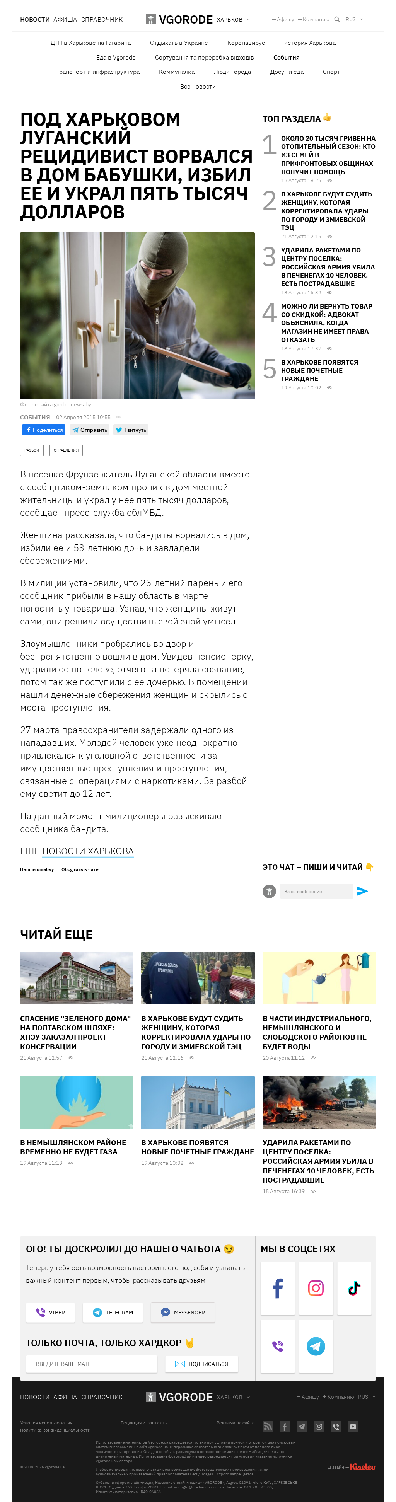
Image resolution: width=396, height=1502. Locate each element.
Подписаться (208, 1363)
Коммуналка (177, 71)
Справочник (102, 19)
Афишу (285, 19)
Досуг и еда (287, 71)
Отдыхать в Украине (179, 42)
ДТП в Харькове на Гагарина (91, 42)
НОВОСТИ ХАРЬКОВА (88, 851)
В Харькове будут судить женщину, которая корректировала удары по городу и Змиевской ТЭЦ (326, 211)
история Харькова (310, 42)
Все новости (198, 86)
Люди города (232, 71)
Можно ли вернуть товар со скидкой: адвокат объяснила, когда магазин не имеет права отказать (326, 323)
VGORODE (186, 1396)
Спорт (331, 71)
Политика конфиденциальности (55, 1430)
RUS (351, 19)
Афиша (65, 19)
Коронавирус (246, 42)
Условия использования (46, 1422)
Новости (35, 19)
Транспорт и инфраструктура (98, 71)
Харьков (229, 1397)
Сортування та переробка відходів (204, 57)
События (286, 57)
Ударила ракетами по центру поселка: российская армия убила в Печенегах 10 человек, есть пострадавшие (328, 267)
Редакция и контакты (144, 1422)
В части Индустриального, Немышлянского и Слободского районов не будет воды (317, 1032)
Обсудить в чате (80, 869)
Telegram (119, 1312)
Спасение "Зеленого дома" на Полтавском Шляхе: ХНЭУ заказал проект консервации (75, 1032)
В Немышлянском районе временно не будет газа (73, 1147)
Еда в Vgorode (116, 57)
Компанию (316, 19)
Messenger (189, 1312)
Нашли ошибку (37, 869)
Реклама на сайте (236, 1422)
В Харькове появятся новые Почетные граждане (319, 371)
